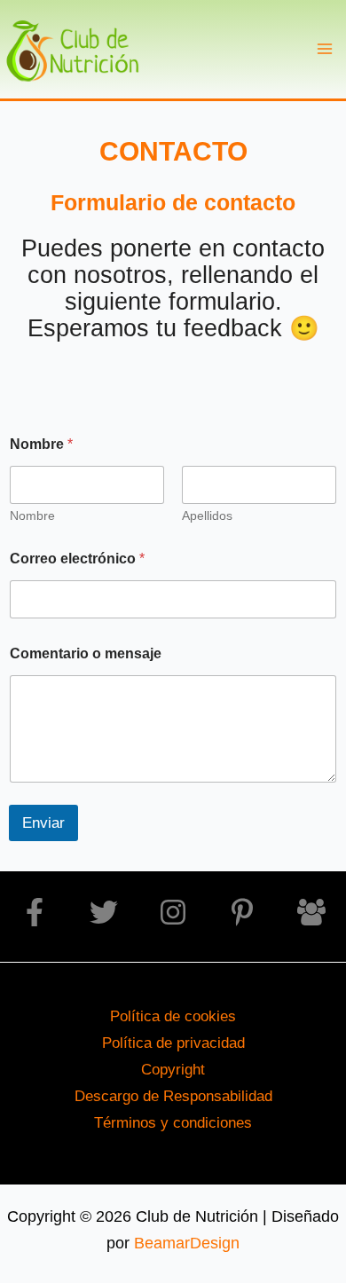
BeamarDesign (187, 1242)
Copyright (173, 1069)
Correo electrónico (77, 558)
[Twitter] (104, 912)
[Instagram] (173, 912)
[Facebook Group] (311, 912)
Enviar (43, 823)
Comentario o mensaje (85, 653)
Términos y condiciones (173, 1122)
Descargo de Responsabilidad (173, 1096)
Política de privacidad (173, 1042)
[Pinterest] (242, 912)
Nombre (32, 515)
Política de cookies (173, 1016)
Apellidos (207, 515)
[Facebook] (34, 912)
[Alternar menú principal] (325, 49)
